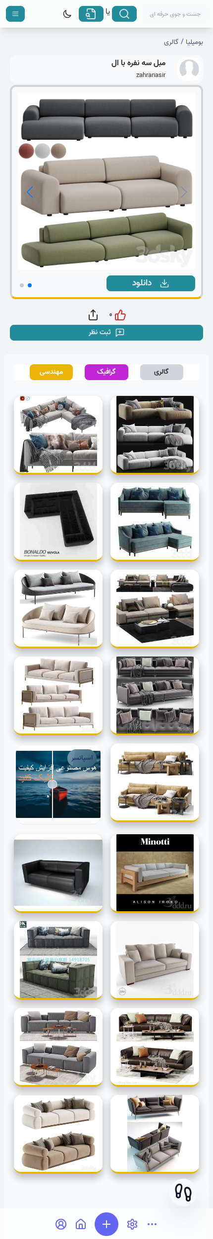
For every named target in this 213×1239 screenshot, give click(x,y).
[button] (183, 1192)
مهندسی (51, 372)
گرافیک (106, 372)
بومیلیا (194, 42)
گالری (171, 42)
